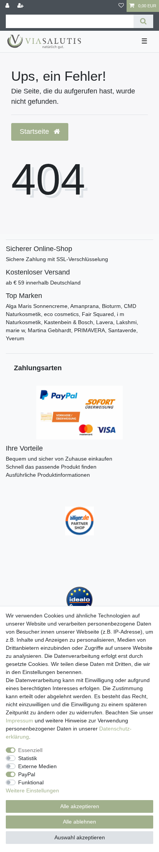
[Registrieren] (21, 6)
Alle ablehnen (79, 822)
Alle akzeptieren (79, 806)
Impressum (19, 720)
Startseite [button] (35, 131)
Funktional (31, 782)
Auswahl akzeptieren (79, 837)
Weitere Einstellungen (32, 790)
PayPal (26, 774)
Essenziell (30, 750)
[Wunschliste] (121, 6)
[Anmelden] (8, 6)
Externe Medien (37, 766)
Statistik (27, 758)
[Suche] (143, 21)
